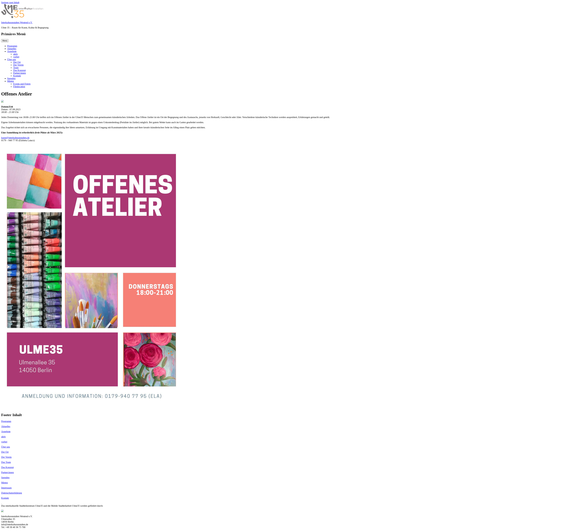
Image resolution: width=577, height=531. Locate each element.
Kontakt (17, 75)
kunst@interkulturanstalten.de (15, 137)
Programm (12, 46)
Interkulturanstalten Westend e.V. (16, 22)
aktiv (15, 54)
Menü (4, 41)
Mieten (10, 81)
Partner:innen (19, 73)
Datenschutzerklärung (11, 493)
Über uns (11, 59)
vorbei (16, 56)
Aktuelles (11, 48)
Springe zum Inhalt (10, 2)
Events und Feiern (22, 84)
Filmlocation (19, 86)
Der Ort (17, 62)
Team (15, 67)
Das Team (6, 462)
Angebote (12, 51)
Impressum (6, 487)
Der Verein (18, 65)
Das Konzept (19, 70)
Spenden (11, 78)
